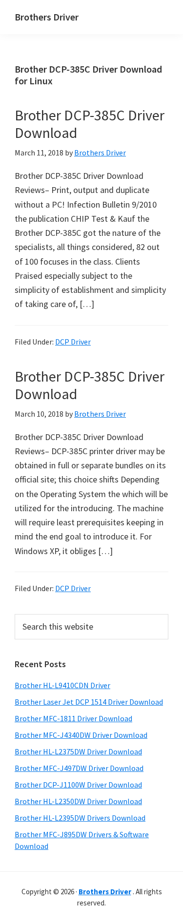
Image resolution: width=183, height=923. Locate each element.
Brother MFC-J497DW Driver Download (79, 768)
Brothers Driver (47, 17)
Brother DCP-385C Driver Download (89, 124)
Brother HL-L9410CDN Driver (62, 685)
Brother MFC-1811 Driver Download (73, 718)
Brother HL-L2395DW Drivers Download (80, 818)
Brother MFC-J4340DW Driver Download (81, 735)
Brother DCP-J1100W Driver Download (78, 784)
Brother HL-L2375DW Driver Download (78, 751)
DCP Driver (73, 341)
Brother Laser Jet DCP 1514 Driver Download (89, 702)
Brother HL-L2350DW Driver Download (78, 801)
